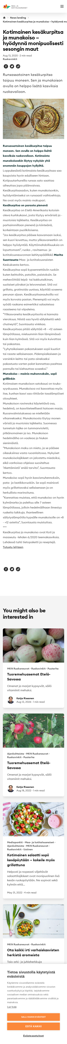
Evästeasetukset (33, 1035)
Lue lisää (11, 1007)
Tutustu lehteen (13, 547)
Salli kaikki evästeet (33, 1017)
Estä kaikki (33, 1026)
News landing (18, 17)
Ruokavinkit (10, 59)
